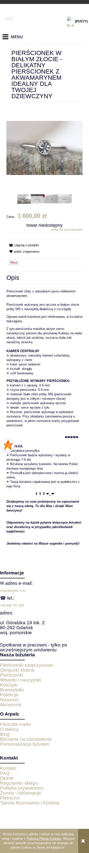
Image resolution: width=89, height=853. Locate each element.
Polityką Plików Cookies (44, 838)
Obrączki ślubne (17, 670)
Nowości (9, 699)
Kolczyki (9, 684)
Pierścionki (11, 675)
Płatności (10, 797)
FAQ (5, 773)
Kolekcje (9, 694)
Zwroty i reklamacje (20, 793)
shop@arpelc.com (13, 590)
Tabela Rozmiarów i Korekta (30, 802)
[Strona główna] (27, 19)
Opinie (7, 778)
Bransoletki (12, 689)
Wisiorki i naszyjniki (20, 679)
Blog (5, 734)
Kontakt (8, 768)
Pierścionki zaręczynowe (26, 665)
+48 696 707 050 (12, 605)
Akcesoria (10, 704)
